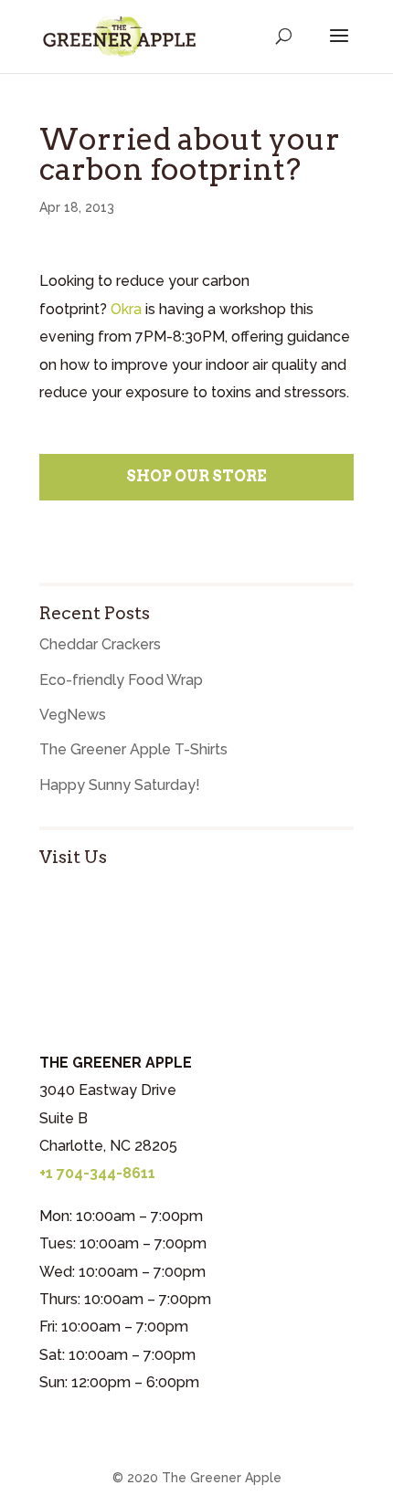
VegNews (72, 714)
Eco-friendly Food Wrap (121, 680)
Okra (126, 309)
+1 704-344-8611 (97, 1173)
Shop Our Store (196, 476)
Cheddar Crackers (100, 644)
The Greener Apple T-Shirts (133, 749)
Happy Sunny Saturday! (119, 785)
